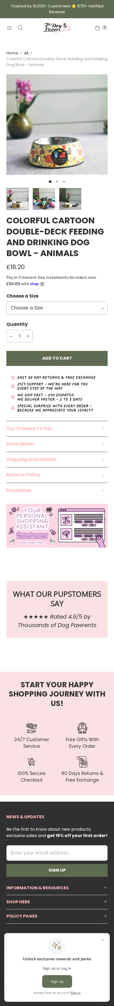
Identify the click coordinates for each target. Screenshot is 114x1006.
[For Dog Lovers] (57, 27)
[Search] (20, 27)
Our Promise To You (29, 428)
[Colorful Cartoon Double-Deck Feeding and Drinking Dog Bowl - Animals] (57, 124)
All (26, 53)
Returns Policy (23, 475)
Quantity (17, 324)
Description (20, 444)
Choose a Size (22, 296)
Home (12, 53)
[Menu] (9, 27)
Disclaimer (19, 490)
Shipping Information (31, 459)
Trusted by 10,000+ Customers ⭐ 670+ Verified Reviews (57, 9)
